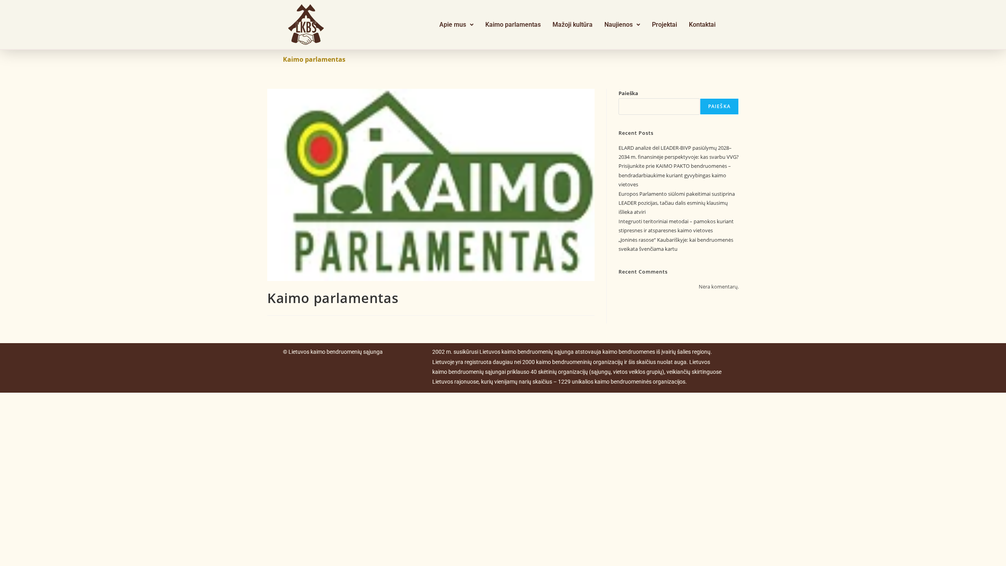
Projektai (664, 24)
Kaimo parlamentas (513, 24)
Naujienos (618, 24)
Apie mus (452, 24)
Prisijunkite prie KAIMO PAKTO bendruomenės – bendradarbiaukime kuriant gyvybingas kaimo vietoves (675, 175)
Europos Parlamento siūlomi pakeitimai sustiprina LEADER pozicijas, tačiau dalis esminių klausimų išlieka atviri (677, 203)
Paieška (628, 93)
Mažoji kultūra (573, 24)
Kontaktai (702, 24)
